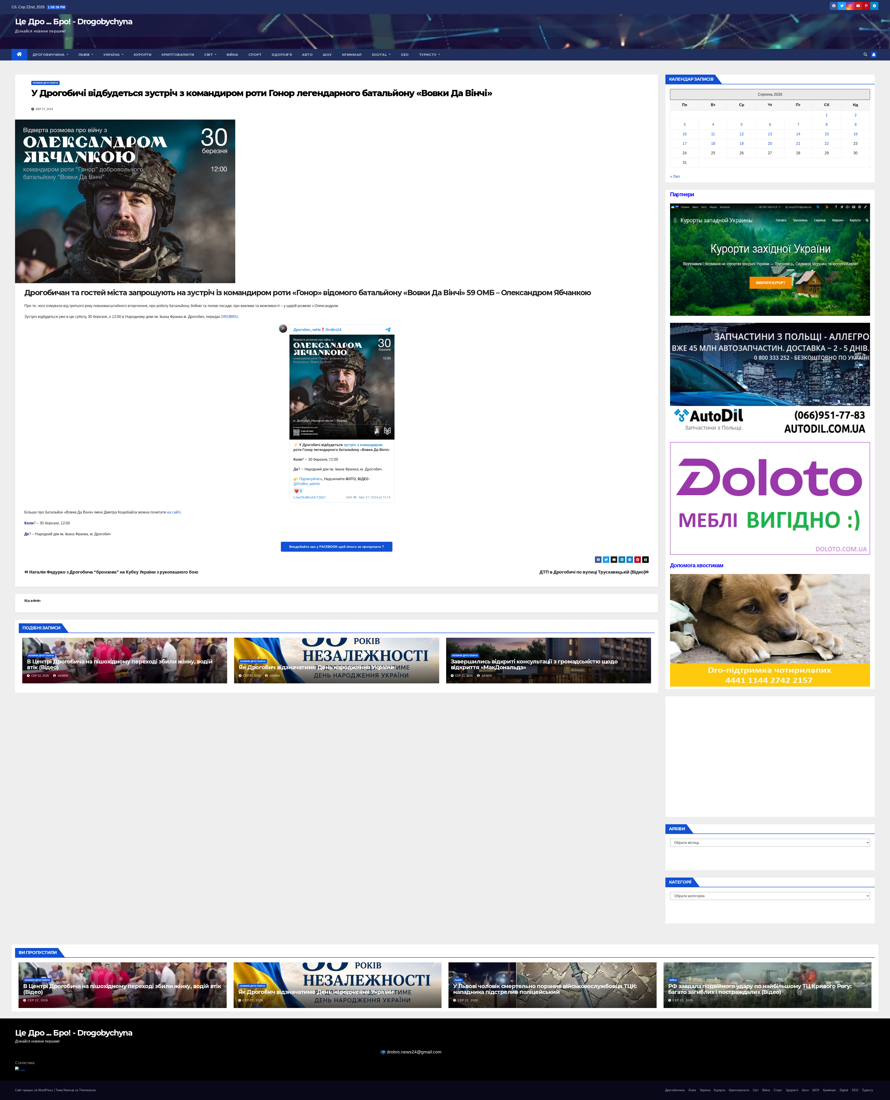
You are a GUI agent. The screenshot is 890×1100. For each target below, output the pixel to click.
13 (770, 134)
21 (798, 144)
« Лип (675, 176)
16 (855, 134)
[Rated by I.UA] (20, 1070)
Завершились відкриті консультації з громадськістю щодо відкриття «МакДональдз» (534, 664)
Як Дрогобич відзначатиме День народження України (316, 667)
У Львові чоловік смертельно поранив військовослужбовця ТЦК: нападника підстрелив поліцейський (545, 989)
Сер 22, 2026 (38, 1000)
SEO (405, 55)
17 (685, 144)
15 (827, 134)
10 (685, 134)
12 (742, 134)
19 (742, 144)
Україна (112, 55)
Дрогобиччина (49, 55)
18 (713, 144)
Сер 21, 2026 (683, 1000)
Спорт (255, 55)
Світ (209, 55)
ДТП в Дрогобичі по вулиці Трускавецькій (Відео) (592, 572)
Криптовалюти (178, 55)
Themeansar (87, 1090)
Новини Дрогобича (45, 83)
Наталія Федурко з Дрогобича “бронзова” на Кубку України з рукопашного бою (113, 572)
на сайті (174, 512)
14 (798, 134)
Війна (232, 55)
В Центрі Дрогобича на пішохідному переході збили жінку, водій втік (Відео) (120, 664)
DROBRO (229, 317)
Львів (85, 55)
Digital (380, 55)
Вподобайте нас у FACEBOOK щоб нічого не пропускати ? (336, 546)
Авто (307, 55)
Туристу (428, 55)
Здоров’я (282, 55)
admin (35, 601)
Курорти (143, 55)
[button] (865, 55)
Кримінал (352, 55)
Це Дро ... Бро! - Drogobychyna (73, 21)
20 (770, 144)
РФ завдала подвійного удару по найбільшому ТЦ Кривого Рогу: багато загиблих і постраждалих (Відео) (760, 989)
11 (713, 134)
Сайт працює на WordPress (34, 1090)
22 (827, 144)
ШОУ (327, 55)
